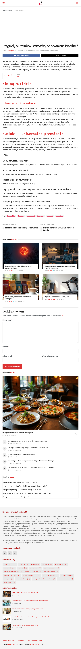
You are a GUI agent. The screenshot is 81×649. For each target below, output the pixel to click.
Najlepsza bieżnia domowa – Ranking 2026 (57, 297)
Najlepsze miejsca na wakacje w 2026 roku (19, 497)
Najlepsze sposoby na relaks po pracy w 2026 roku (22, 490)
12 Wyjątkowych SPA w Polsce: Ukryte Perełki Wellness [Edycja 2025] (27, 441)
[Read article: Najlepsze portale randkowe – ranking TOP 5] (7, 594)
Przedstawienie (51, 571)
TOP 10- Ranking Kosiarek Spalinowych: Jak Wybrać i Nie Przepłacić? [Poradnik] (31, 467)
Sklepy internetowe (31, 575)
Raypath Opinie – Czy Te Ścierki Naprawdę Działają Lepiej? (25, 486)
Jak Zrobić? (9, 568)
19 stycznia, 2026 (19, 301)
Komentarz (7, 320)
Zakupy (51, 579)
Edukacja (23, 564)
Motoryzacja (35, 568)
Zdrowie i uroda (65, 579)
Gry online (47, 564)
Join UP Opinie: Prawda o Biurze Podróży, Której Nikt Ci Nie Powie (27, 493)
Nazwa (6, 347)
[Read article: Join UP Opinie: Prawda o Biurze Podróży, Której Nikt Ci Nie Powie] (7, 619)
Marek (10, 271)
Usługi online (39, 579)
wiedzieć (50, 216)
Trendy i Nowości (8, 640)
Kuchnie (22, 568)
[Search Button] (77, 3)
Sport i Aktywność (50, 575)
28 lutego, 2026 (19, 271)
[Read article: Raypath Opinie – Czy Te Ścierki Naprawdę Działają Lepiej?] (7, 603)
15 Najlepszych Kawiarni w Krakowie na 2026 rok (21, 454)
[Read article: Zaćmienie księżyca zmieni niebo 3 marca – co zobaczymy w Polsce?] (21, 256)
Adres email (8, 356)
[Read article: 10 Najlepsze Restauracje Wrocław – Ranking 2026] (40, 403)
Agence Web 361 (12, 644)
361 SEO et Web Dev (35, 644)
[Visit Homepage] (40, 3)
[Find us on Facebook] (5, 553)
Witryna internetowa (50, 356)
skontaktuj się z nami (35, 640)
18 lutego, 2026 (58, 271)
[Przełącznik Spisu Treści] (17, 76)
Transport (8, 579)
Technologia (67, 575)
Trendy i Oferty (19, 10)
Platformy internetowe (13, 571)
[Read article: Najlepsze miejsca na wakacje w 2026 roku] (7, 627)
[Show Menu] (4, 3)
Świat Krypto (9, 582)
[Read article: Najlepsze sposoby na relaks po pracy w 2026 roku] (7, 611)
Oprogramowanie (51, 568)
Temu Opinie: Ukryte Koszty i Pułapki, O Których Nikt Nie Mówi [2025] (28, 447)
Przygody (40, 216)
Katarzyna (10, 51)
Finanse (35, 564)
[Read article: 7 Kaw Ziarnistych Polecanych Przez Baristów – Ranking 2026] (21, 287)
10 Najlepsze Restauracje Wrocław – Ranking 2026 (18, 433)
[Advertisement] (40, 27)
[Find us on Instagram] (15, 553)
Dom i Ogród (10, 564)
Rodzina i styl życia (12, 575)
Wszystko (59, 216)
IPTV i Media (61, 564)
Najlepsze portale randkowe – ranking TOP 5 (20, 482)
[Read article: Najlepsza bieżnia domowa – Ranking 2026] (60, 287)
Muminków (11, 216)
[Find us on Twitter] (10, 553)
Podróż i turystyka (33, 571)
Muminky (21, 216)
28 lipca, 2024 (22, 51)
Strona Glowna (7, 10)
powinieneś (31, 216)
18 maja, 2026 (61, 299)
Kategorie (21, 640)
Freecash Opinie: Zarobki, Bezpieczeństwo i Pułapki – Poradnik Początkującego (31, 461)
